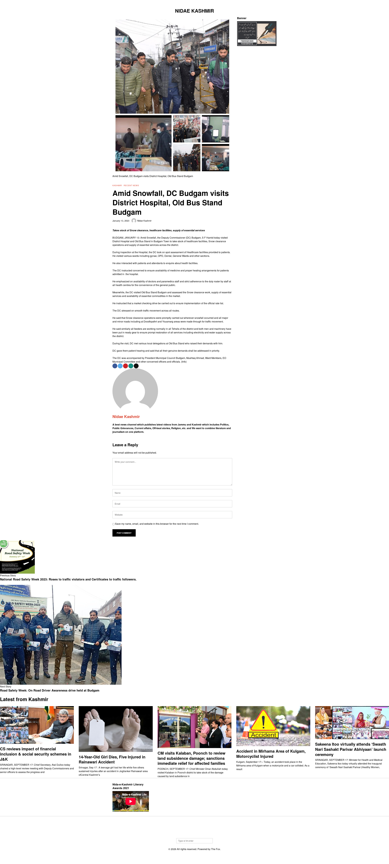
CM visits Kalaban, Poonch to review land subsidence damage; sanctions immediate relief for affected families (191, 758)
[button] (209, 840)
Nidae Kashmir (144, 220)
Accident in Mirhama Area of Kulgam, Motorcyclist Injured (271, 754)
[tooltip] (259, 2)
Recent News (131, 185)
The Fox (215, 849)
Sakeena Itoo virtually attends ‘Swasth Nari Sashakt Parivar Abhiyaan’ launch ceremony (350, 749)
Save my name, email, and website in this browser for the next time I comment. (157, 523)
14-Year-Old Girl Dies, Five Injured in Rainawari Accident (112, 759)
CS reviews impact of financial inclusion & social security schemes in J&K (35, 754)
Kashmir (117, 185)
